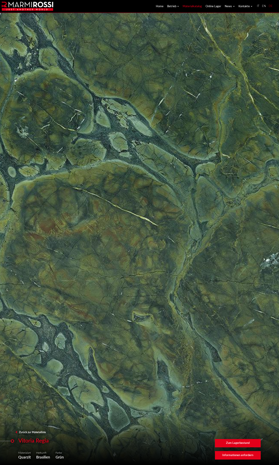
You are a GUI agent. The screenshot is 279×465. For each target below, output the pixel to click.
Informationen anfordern (237, 455)
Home (159, 6)
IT (258, 6)
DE (271, 6)
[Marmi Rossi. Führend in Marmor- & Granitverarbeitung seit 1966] (27, 6)
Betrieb (171, 6)
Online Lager (213, 6)
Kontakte (244, 6)
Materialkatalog (192, 6)
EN (264, 6)
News (228, 6)
